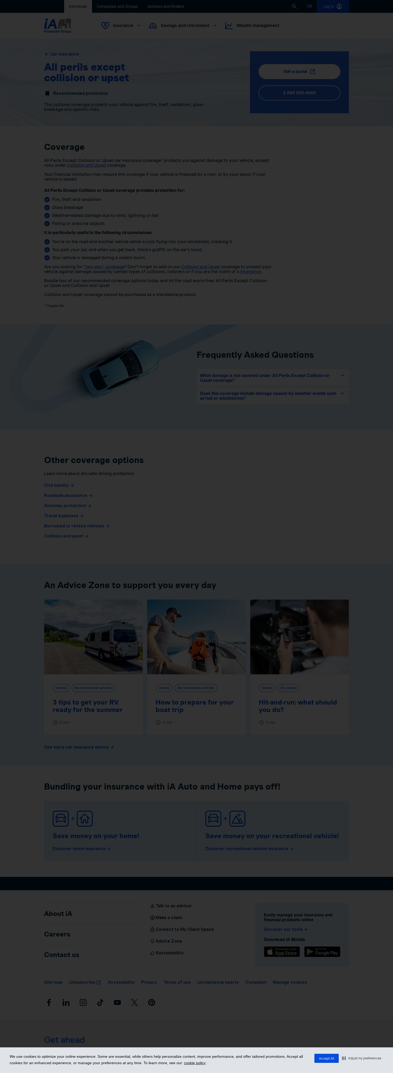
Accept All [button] (326, 1058)
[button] (361, 1058)
